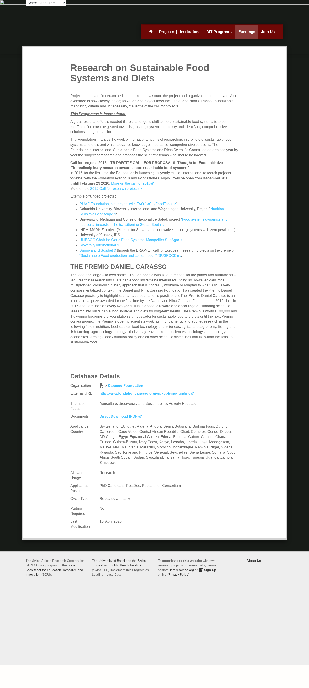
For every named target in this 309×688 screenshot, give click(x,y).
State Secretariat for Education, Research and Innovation (54, 569)
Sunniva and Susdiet (96, 250)
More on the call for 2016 (131, 183)
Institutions (190, 31)
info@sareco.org (182, 570)
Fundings (246, 31)
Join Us (268, 31)
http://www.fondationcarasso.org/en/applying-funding (145, 393)
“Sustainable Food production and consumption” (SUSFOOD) (128, 255)
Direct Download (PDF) (119, 416)
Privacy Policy (178, 574)
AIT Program (218, 31)
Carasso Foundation (125, 386)
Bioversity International (97, 245)
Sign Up (209, 570)
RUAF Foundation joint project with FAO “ (112, 204)
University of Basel (111, 560)
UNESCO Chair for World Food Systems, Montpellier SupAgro (129, 240)
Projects (166, 31)
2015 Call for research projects (114, 188)
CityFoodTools (160, 204)
